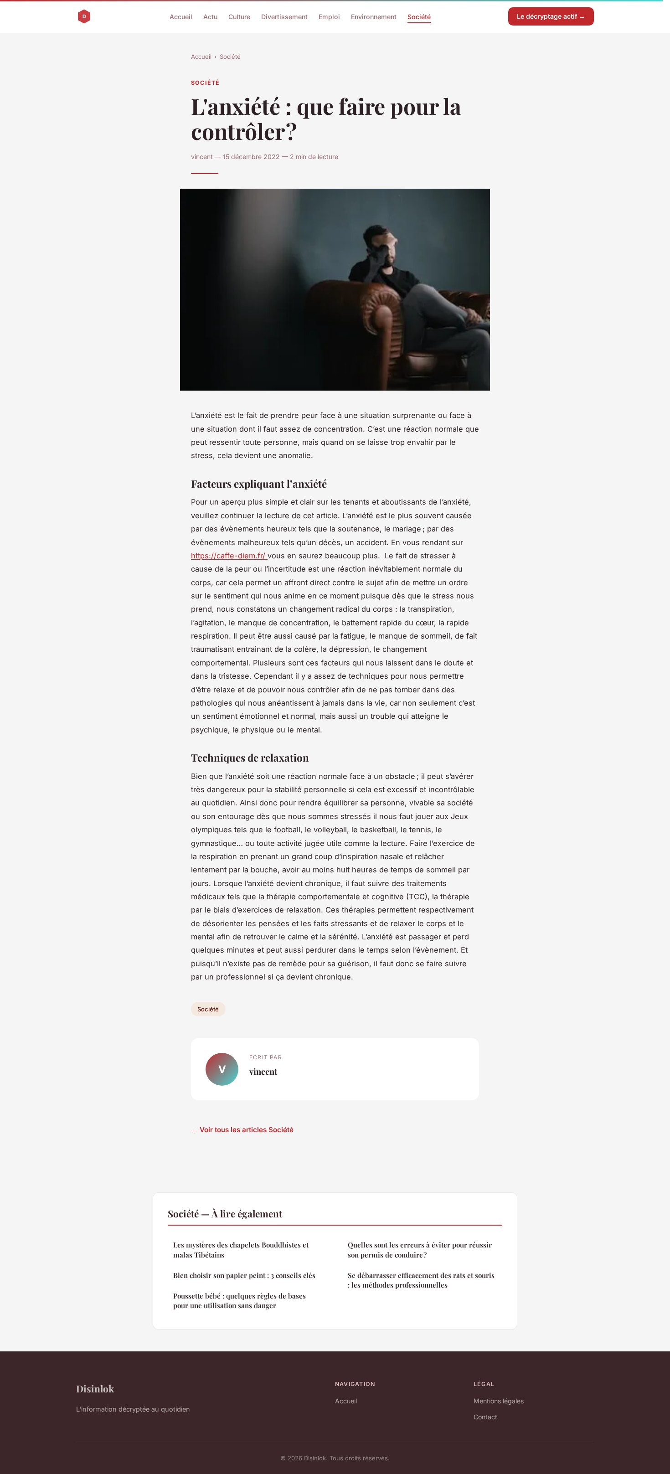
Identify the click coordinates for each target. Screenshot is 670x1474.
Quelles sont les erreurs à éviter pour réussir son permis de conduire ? (420, 1249)
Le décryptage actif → (551, 16)
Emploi (329, 16)
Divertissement (284, 16)
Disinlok (95, 1388)
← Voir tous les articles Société (242, 1129)
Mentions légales (499, 1401)
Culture (239, 16)
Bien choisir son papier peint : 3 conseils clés (244, 1275)
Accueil (181, 16)
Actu (210, 16)
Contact (485, 1417)
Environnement (374, 16)
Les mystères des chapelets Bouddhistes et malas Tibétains (241, 1249)
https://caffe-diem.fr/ (229, 555)
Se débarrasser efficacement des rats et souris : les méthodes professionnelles (421, 1280)
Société (419, 16)
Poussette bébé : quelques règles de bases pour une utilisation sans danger (239, 1300)
